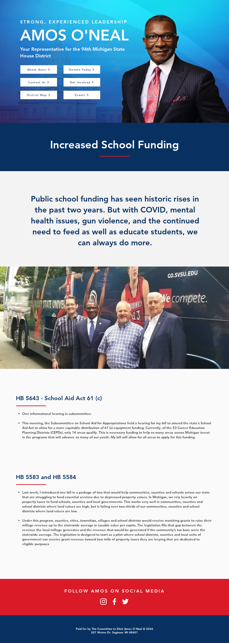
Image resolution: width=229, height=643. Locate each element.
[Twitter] (125, 601)
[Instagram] (103, 601)
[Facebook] (114, 601)
